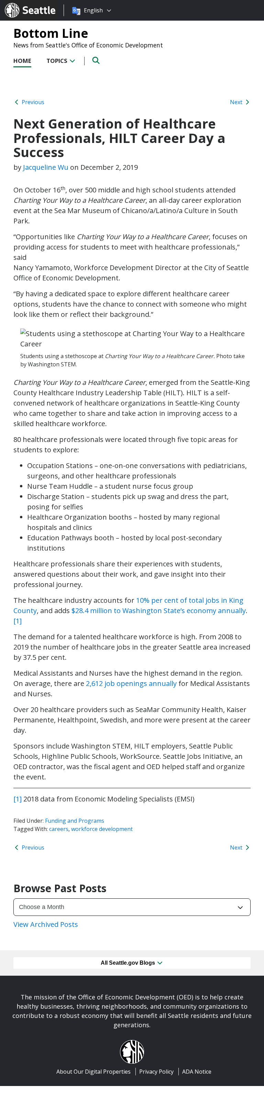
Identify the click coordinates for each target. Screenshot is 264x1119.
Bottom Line (50, 33)
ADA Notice (196, 1071)
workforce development (102, 829)
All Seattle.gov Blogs (128, 963)
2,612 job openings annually (131, 683)
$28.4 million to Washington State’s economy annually (159, 610)
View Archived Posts (45, 924)
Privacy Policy (156, 1071)
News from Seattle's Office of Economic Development (88, 45)
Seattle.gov (19, 4)
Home (22, 61)
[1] (17, 620)
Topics (57, 61)
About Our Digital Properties (93, 1071)
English (93, 10)
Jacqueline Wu (45, 167)
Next (237, 102)
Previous (32, 102)
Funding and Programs (74, 820)
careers (58, 829)
